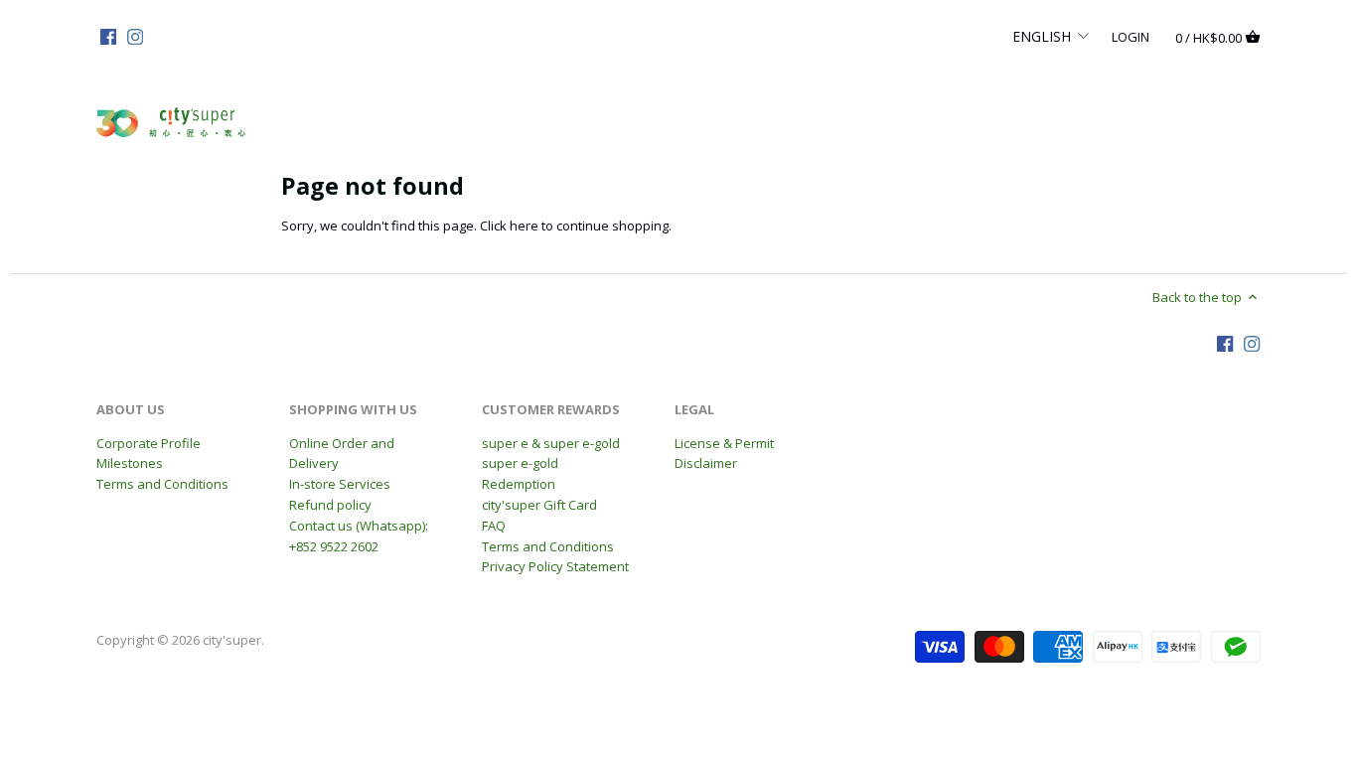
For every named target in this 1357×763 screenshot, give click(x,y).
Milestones (129, 463)
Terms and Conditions (162, 484)
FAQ (494, 525)
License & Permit (724, 443)
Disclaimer (706, 463)
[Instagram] (135, 36)
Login (1130, 36)
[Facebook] (108, 36)
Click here (509, 225)
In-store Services (339, 484)
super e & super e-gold (551, 443)
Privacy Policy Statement (555, 566)
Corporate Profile (148, 443)
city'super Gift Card (539, 505)
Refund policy (330, 505)
